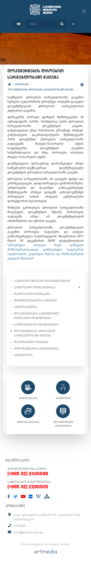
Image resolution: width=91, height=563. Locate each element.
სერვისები (21, 84)
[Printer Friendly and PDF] (82, 84)
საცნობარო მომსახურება (34, 287)
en (73, 24)
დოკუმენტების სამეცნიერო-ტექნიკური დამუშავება (37, 316)
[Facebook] (8, 496)
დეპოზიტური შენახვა (31, 342)
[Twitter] (15, 496)
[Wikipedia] (38, 496)
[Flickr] (31, 496)
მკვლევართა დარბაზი (32, 294)
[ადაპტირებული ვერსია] (18, 24)
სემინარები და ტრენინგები (36, 324)
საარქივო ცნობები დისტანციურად (42, 281)
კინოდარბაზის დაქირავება (36, 348)
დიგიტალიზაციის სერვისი (35, 300)
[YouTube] (23, 496)
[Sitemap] (47, 496)
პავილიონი (23, 355)
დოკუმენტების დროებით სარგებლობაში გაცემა (41, 89)
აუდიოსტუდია (25, 307)
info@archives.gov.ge (28, 532)
